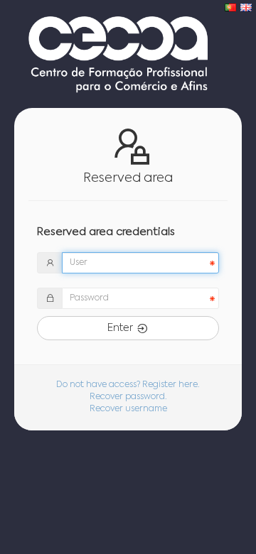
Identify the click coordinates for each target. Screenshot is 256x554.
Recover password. (128, 397)
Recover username (128, 409)
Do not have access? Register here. (128, 385)
